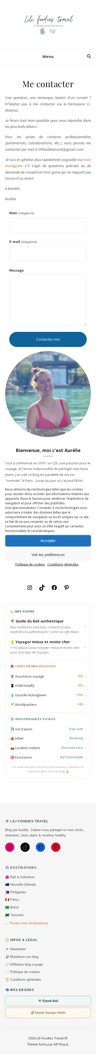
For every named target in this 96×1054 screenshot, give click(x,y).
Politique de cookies (30, 564)
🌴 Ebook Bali (48, 1001)
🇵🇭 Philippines (15, 892)
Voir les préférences (48, 554)
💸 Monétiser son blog (21, 957)
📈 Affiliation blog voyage (24, 964)
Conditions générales (62, 564)
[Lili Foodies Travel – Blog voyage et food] (48, 24)
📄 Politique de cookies (22, 972)
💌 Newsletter (15, 949)
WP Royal (61, 1044)
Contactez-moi (48, 339)
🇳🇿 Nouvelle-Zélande (20, 884)
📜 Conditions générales (23, 979)
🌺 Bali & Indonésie (20, 877)
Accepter (48, 540)
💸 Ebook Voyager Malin (48, 1013)
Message (16, 270)
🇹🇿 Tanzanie (14, 915)
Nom (21, 212)
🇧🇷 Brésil (12, 907)
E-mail (23, 241)
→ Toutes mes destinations (26, 923)
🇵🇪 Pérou (12, 900)
